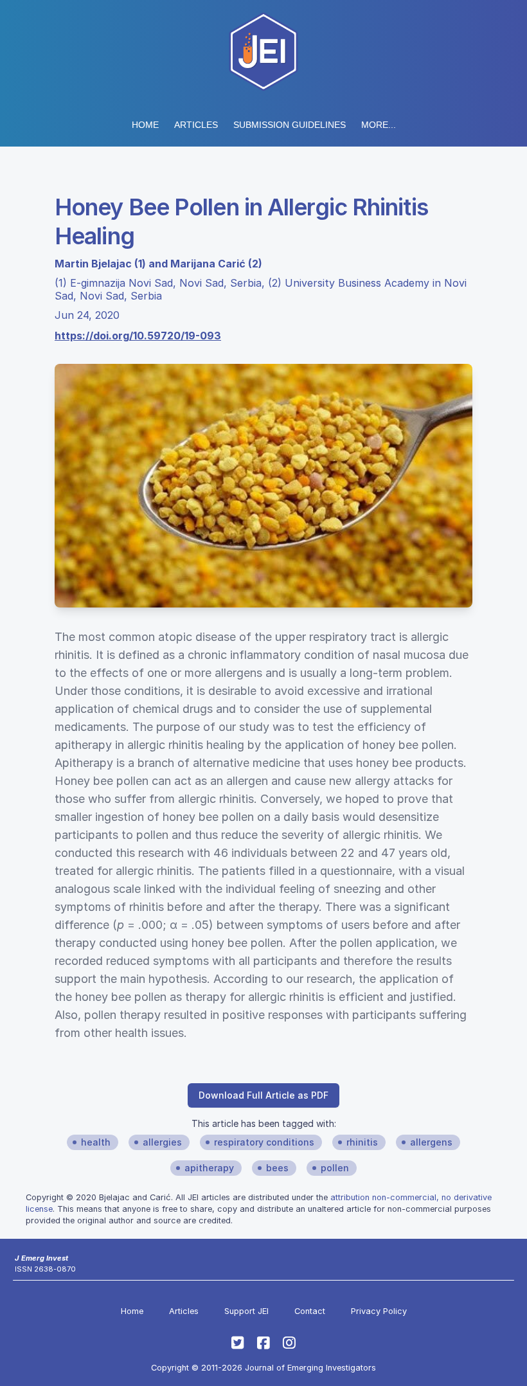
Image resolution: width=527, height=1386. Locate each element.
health (96, 1142)
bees (277, 1167)
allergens (431, 1142)
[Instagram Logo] (289, 1343)
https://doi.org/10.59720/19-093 (138, 335)
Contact (309, 1311)
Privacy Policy (379, 1311)
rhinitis (362, 1142)
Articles (196, 125)
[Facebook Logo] (263, 1343)
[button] (289, 124)
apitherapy (209, 1167)
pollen (335, 1167)
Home (145, 125)
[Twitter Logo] (237, 1343)
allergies (162, 1142)
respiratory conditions (264, 1142)
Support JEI (246, 1311)
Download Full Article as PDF (263, 1095)
